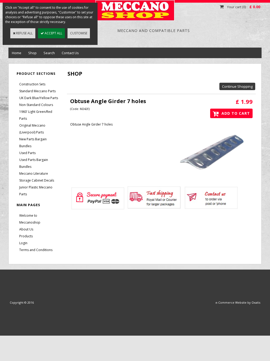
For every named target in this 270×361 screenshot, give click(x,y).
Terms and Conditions (35, 250)
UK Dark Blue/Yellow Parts (38, 98)
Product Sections (36, 73)
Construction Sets (32, 84)
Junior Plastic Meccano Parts (35, 190)
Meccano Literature (33, 173)
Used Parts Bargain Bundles (33, 163)
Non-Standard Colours (36, 105)
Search (49, 52)
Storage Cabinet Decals (36, 180)
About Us (26, 229)
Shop (32, 52)
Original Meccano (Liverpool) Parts (32, 129)
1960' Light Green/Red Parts (35, 115)
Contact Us (70, 52)
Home (16, 52)
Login (23, 243)
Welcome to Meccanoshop (29, 219)
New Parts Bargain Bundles (33, 142)
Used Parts (27, 153)
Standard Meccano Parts (37, 91)
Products (26, 236)
